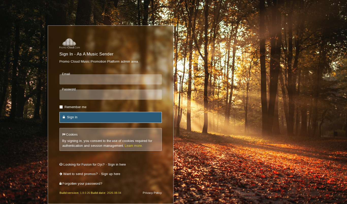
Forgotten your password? (81, 183)
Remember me (75, 107)
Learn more (133, 146)
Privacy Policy (152, 192)
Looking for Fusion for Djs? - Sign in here (94, 164)
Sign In (71, 117)
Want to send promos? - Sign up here (91, 174)
